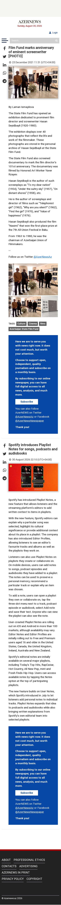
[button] (4, 49)
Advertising (28, 866)
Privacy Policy (13, 879)
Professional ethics (29, 860)
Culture (21, 323)
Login (55, 32)
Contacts (9, 866)
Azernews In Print (16, 872)
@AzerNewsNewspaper (29, 420)
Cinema (33, 323)
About (6, 860)
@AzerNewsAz (43, 256)
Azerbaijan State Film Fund (24, 329)
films (42, 323)
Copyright (34, 879)
